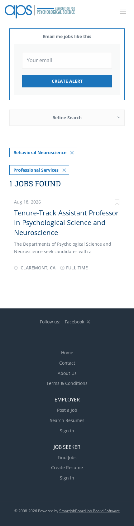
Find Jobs (67, 457)
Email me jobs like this (67, 36)
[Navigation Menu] (123, 11)
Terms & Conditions (67, 383)
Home (67, 353)
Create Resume (67, 467)
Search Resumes (67, 420)
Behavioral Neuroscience (39, 152)
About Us (67, 373)
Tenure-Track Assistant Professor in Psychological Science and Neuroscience (66, 222)
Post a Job (67, 410)
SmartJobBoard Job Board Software (89, 511)
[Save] (117, 203)
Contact (67, 363)
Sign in (67, 431)
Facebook (74, 322)
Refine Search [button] (67, 117)
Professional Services (36, 170)
